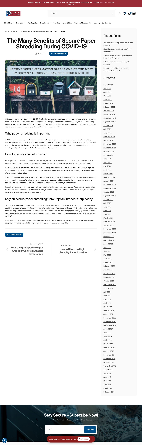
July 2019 (107, 373)
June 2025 (107, 133)
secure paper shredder (20, 220)
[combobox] (81, 13)
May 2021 (107, 299)
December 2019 (109, 355)
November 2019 (109, 358)
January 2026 (108, 111)
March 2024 (108, 173)
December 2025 (109, 114)
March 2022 (108, 262)
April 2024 (107, 170)
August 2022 (108, 244)
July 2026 (107, 88)
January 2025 (108, 140)
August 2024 (108, 155)
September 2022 (109, 240)
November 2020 (109, 321)
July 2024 (107, 159)
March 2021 (107, 307)
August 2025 (108, 125)
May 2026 (107, 96)
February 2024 (109, 177)
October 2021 (108, 281)
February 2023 (109, 222)
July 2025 (107, 129)
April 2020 (107, 340)
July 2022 (107, 247)
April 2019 (107, 384)
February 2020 (109, 347)
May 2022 (107, 255)
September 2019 (109, 366)
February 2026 (109, 107)
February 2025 (109, 136)
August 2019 (108, 369)
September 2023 (109, 196)
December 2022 (109, 229)
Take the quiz (83, 439)
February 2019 (108, 392)
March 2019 (107, 388)
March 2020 (108, 344)
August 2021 (108, 288)
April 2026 (107, 99)
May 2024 (107, 166)
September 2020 (110, 325)
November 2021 (109, 277)
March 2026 (108, 103)
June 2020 (107, 336)
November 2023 (109, 188)
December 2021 (109, 273)
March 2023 (108, 218)
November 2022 (109, 233)
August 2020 (108, 329)
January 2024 (108, 181)
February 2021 (108, 310)
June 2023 (107, 207)
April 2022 (107, 259)
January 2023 (108, 225)
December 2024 (109, 144)
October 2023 (108, 192)
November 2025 (109, 118)
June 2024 (107, 162)
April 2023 (107, 214)
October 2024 (108, 151)
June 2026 (107, 92)
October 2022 (108, 236)
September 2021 (109, 284)
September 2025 (109, 122)
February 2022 (109, 266)
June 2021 (107, 296)
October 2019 (108, 362)
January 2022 (108, 270)
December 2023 (109, 185)
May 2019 (107, 381)
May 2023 (107, 210)
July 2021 (107, 292)
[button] (132, 13)
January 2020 (108, 351)
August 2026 (108, 85)
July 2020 (107, 333)
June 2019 (107, 377)
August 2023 (108, 199)
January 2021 (108, 314)
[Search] (112, 13)
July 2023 (107, 203)
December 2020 (109, 318)
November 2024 (109, 148)
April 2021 (107, 303)
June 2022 (107, 251)
